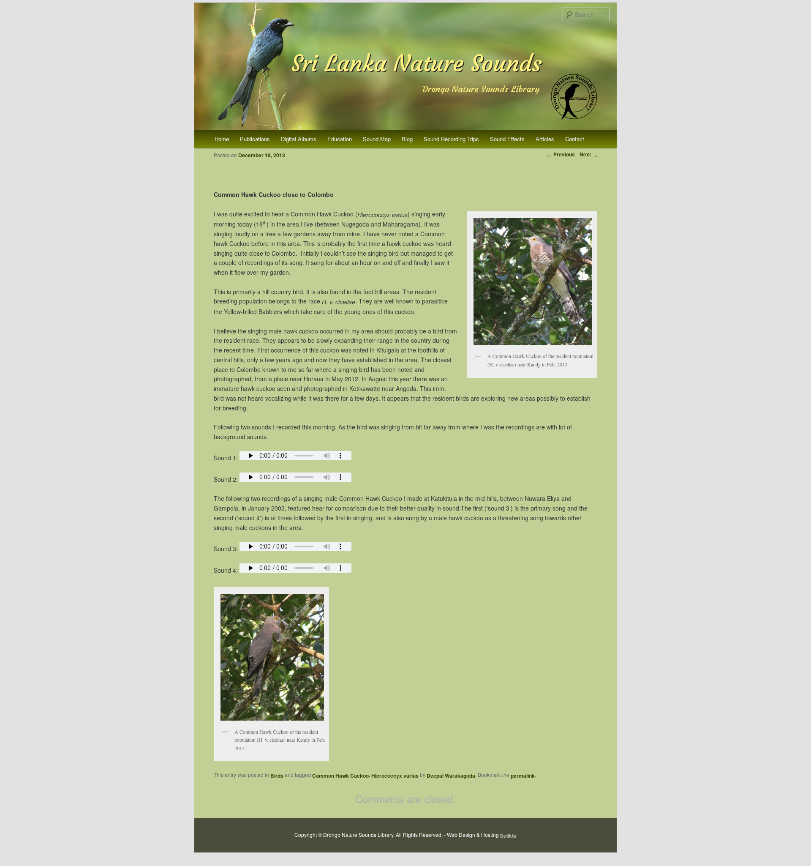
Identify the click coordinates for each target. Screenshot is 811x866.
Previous (561, 154)
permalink (523, 775)
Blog (407, 139)
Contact (574, 139)
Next (588, 154)
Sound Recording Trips (451, 139)
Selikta (508, 835)
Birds (276, 775)
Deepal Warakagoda (451, 775)
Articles (545, 139)
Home (222, 139)
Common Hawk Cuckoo (340, 775)
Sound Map (377, 139)
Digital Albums (298, 139)
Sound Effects (507, 139)
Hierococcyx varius (395, 775)
